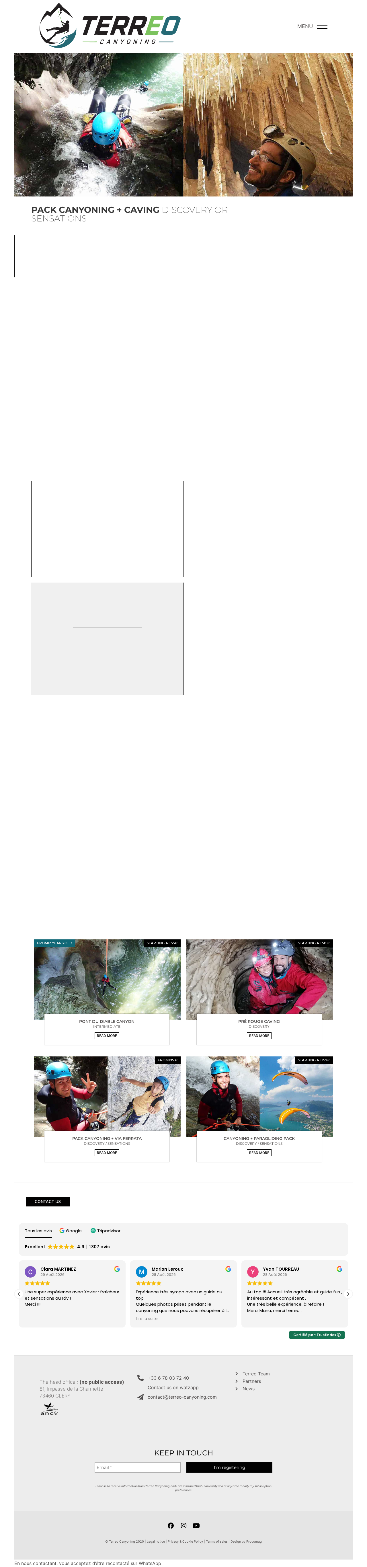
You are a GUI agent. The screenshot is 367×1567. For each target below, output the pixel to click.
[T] (107, 979)
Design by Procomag (246, 1541)
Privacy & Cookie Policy (185, 1541)
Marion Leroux (167, 1269)
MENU (305, 26)
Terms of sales (217, 1541)
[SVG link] (110, 26)
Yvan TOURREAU (281, 1269)
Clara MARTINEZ (58, 1269)
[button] (107, 1035)
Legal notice (156, 1541)
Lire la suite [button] (147, 1318)
